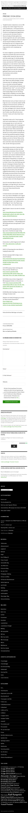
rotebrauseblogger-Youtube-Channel (10, 461)
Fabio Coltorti (14, 789)
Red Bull (16, 797)
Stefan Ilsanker (4, 800)
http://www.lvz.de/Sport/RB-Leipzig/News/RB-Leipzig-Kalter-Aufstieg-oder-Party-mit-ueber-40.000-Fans (14, 273)
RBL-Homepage (4, 639)
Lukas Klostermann (21, 790)
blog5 (2, 554)
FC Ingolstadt (21, 789)
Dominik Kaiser (6, 787)
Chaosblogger (4, 661)
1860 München (19, 773)
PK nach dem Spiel (5, 729)
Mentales (11, 530)
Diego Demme (14, 785)
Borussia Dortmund (12, 778)
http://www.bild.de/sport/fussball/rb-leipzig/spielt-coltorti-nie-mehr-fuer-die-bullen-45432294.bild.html (14, 214)
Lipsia (2, 675)
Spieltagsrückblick (5, 740)
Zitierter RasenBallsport (6, 757)
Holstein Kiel (14, 790)
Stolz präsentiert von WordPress (7, 811)
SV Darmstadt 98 (13, 800)
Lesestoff (3, 721)
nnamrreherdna (4, 677)
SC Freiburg (17, 799)
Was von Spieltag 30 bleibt (9, 330)
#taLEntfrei (3, 609)
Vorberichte (4, 754)
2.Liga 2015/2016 (8, 771)
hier (17, 397)
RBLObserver (4, 645)
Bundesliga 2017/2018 (8, 781)
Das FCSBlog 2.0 (5, 557)
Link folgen (3, 418)
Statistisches (4, 746)
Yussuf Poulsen (7, 804)
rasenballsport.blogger (6, 625)
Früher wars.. (4, 701)
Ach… (2, 687)
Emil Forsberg (5, 789)
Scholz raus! (4, 499)
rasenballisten (4, 623)
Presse (4, 13)
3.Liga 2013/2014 (8, 773)
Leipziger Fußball (5, 718)
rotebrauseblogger (13, 18)
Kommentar (6, 349)
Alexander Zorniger (9, 776)
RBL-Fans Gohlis (5, 637)
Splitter (2, 743)
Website (5, 382)
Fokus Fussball (4, 560)
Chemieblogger (4, 663)
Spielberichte (4, 738)
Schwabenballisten (5, 650)
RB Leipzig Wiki (4, 631)
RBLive (2, 642)
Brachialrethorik (5, 696)
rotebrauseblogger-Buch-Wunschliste (12, 426)
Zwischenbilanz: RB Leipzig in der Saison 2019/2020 (13, 507)
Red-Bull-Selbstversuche (7, 735)
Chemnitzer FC (16, 783)
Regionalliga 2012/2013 (7, 799)
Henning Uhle (4, 527)
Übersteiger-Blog (5, 596)
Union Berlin (10, 802)
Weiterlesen (4, 477)
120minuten (4, 543)
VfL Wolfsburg (16, 802)
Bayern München (21, 776)
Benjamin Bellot (4, 777)
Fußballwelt (4, 707)
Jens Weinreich (4, 565)
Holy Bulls (3, 620)
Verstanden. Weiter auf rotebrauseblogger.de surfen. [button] (14, 8)
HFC (10, 790)
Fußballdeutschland (5, 704)
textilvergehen (4, 593)
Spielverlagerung (5, 582)
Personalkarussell (5, 724)
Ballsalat (3, 551)
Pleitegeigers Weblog (6, 574)
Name (5, 369)
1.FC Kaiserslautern (13, 767)
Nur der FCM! (4, 571)
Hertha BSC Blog (5, 562)
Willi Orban (23, 802)
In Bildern (3, 713)
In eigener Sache (5, 715)
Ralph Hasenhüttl (7, 797)
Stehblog (3, 587)
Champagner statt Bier (6, 699)
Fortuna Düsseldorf (5, 790)
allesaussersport (5, 546)
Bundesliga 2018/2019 (7, 783)
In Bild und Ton (4, 710)
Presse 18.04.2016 (8, 324)
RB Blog (3, 628)
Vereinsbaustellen (5, 749)
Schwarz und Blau (5, 576)
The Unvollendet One (6, 502)
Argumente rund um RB (6, 693)
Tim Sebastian (4, 802)
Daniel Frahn (5, 785)
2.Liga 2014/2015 (8, 769)
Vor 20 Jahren (4, 751)
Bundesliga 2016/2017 (8, 779)
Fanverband (4, 617)
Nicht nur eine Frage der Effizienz (9, 505)
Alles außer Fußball (5, 510)
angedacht (3, 549)
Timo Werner (21, 800)
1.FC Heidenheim (4, 767)
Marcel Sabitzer (14, 792)
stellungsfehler (4, 590)
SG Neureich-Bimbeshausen (7, 579)
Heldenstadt (4, 669)
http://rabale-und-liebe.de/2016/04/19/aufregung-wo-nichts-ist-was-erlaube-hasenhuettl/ (12, 303)
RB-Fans (3, 634)
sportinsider (4, 585)
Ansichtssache (4, 690)
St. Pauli (22, 799)
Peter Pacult (21, 792)
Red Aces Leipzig (5, 648)
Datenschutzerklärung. (19, 5)
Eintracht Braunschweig (15, 787)
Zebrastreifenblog (5, 599)
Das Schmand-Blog (5, 666)
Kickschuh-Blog (4, 568)
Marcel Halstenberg (5, 792)
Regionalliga (21, 797)
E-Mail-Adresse (7, 375)
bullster (3, 614)
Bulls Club (3, 612)
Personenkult (4, 726)
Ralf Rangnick (15, 794)
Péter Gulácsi (4, 795)
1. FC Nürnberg (20, 767)
